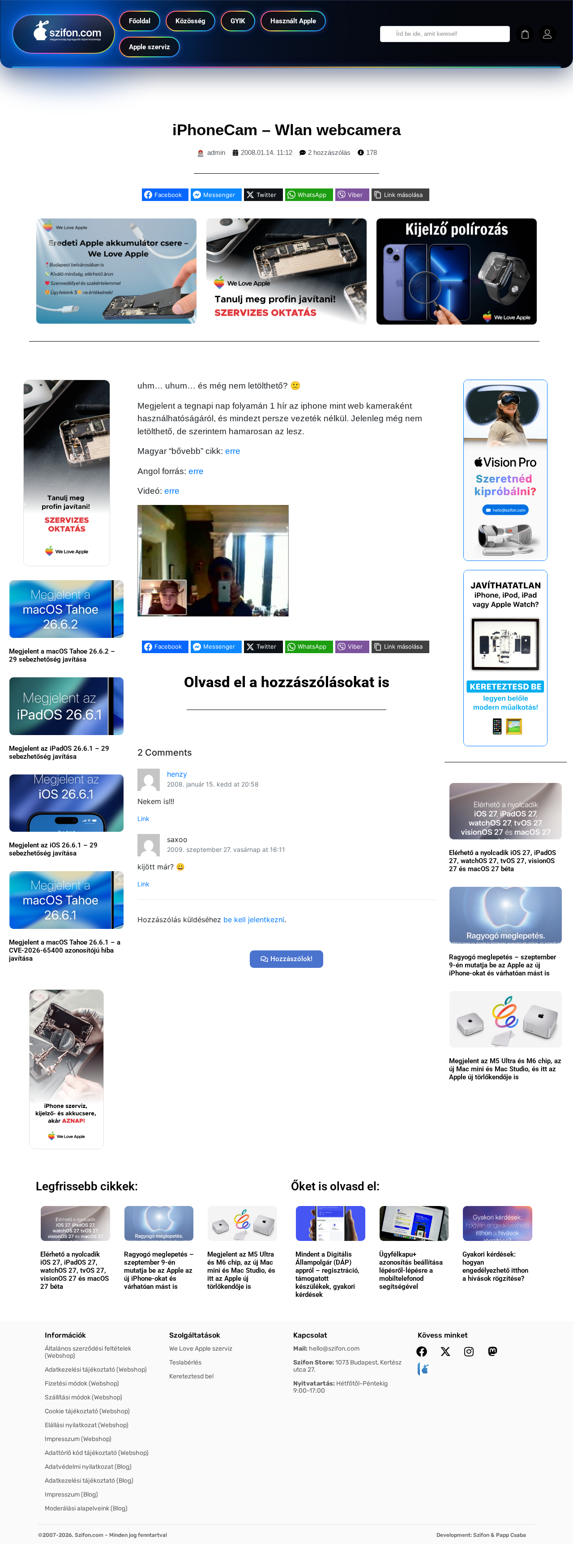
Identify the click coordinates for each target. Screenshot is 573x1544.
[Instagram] (469, 1351)
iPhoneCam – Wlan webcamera (286, 129)
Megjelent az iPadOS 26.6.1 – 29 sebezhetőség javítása (59, 752)
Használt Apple (293, 21)
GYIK (238, 21)
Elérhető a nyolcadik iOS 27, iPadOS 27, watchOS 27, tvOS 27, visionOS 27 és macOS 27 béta (502, 861)
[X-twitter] (445, 1351)
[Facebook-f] (421, 1351)
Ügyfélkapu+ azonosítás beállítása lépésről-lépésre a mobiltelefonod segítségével (411, 1270)
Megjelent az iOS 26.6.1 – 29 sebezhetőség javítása (53, 849)
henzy (177, 774)
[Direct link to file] (213, 560)
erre (232, 451)
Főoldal (139, 21)
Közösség (190, 21)
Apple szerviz (149, 47)
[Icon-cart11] (525, 34)
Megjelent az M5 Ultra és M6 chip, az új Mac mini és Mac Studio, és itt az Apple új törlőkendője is (505, 1069)
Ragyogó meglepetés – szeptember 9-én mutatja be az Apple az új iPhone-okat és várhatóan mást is (502, 965)
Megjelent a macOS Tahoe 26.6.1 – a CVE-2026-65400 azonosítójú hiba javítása (64, 950)
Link (143, 818)
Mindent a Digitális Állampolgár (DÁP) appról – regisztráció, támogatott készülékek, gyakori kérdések (327, 1274)
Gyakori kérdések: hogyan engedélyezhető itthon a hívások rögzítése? (495, 1266)
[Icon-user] (547, 34)
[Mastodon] (493, 1351)
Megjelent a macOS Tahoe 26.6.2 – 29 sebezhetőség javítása (62, 655)
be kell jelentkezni (253, 919)
